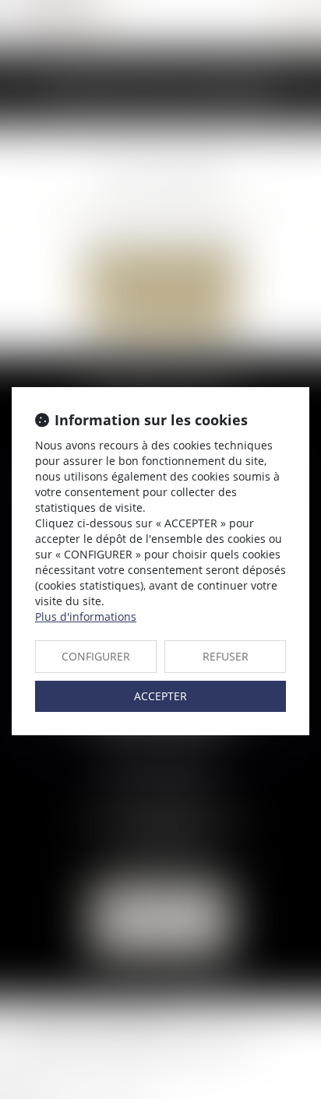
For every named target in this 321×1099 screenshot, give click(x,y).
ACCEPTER (160, 696)
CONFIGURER (96, 656)
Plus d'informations (85, 616)
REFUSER (226, 656)
